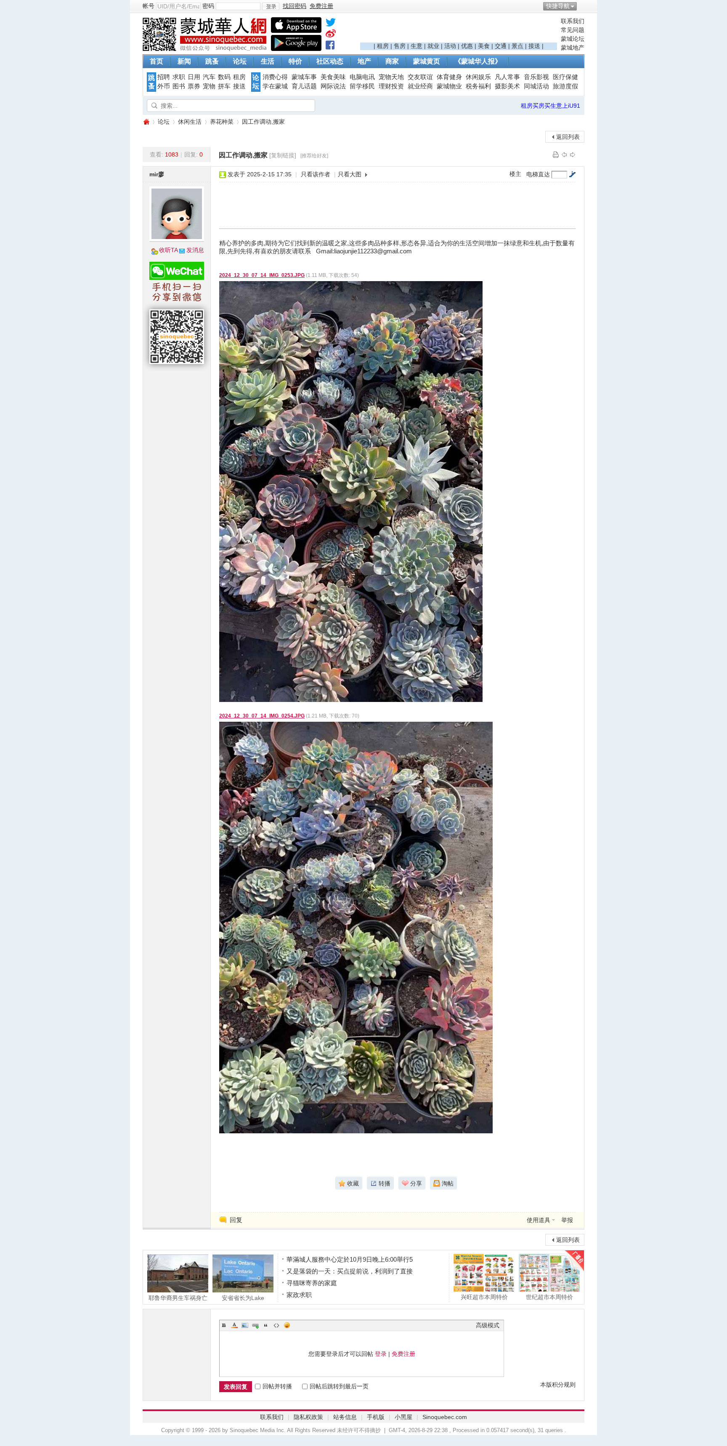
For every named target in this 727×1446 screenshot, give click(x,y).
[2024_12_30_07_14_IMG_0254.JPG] (356, 927)
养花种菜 (221, 121)
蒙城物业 (449, 86)
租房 (383, 46)
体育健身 (449, 77)
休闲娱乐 (478, 77)
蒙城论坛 (572, 38)
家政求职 (299, 1294)
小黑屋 (403, 1417)
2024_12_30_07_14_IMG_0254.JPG (262, 716)
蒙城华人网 (146, 122)
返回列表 (568, 136)
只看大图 (349, 174)
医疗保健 (565, 77)
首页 (156, 61)
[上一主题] (564, 154)
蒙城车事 (304, 77)
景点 (517, 46)
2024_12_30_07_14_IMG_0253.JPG (262, 275)
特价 (295, 61)
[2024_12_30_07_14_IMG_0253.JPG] (351, 491)
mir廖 (156, 174)
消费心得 (275, 77)
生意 (416, 46)
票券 (194, 86)
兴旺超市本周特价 (484, 1297)
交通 (501, 46)
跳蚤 (212, 61)
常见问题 (572, 30)
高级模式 (487, 1325)
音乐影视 (536, 77)
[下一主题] (572, 154)
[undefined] (331, 24)
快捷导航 (558, 6)
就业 (433, 46)
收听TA (168, 250)
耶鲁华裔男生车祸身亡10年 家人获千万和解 (178, 1297)
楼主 (515, 173)
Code (276, 1325)
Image (245, 1325)
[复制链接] (282, 155)
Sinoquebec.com (444, 1417)
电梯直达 (538, 174)
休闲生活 (190, 121)
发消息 (195, 250)
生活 (267, 61)
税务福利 (478, 86)
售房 (400, 46)
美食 (484, 46)
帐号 (148, 6)
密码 (208, 6)
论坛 (240, 61)
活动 (450, 46)
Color (234, 1325)
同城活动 (536, 86)
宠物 (209, 86)
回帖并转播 (277, 1386)
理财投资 (391, 86)
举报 (567, 1220)
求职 (178, 77)
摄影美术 (507, 86)
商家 (392, 61)
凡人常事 (507, 77)
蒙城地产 (572, 47)
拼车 (224, 86)
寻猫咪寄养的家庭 (312, 1283)
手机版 (376, 1417)
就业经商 (420, 86)
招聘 (163, 77)
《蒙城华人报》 (477, 61)
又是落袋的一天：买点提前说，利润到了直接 (350, 1271)
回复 (236, 1219)
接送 (534, 46)
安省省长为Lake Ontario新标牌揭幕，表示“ (242, 1297)
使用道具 (538, 1220)
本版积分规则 (558, 1384)
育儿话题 (304, 86)
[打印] (555, 154)
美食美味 (333, 77)
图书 (178, 86)
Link (255, 1325)
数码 (224, 77)
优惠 (467, 46)
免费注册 (403, 1353)
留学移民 (362, 86)
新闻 (184, 61)
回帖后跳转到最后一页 (339, 1386)
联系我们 (572, 21)
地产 (364, 61)
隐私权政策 (308, 1417)
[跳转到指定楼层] (572, 174)
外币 (163, 86)
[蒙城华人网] (206, 48)
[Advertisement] (458, 30)
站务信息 (345, 1417)
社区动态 (329, 61)
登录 (381, 1353)
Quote (266, 1325)
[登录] (270, 6)
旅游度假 (565, 86)
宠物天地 (391, 77)
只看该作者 (315, 174)
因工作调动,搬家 (263, 121)
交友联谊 (420, 77)
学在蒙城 (275, 86)
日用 (194, 77)
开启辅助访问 (582, 6)
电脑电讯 (362, 77)
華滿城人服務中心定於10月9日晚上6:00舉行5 (350, 1259)
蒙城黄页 (426, 61)
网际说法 (333, 86)
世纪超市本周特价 (549, 1297)
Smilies (287, 1325)
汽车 (209, 77)
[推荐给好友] (314, 156)
